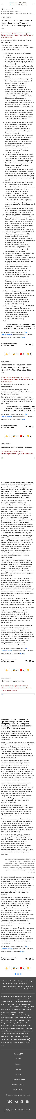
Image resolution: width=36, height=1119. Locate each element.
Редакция (18, 1069)
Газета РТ (18, 1054)
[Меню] (33, 4)
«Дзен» (22, 337)
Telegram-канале (6, 334)
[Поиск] (2, 4)
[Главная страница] (18, 4)
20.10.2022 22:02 (6, 361)
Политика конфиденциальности (18, 1095)
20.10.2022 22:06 (6, 17)
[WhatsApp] (33, 344)
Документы (8, 9)
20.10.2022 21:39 (6, 678)
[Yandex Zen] (27, 1102)
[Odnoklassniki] (21, 1102)
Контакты (18, 1074)
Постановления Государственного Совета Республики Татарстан (11, 11)
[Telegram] (29, 344)
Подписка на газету (18, 1079)
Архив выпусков (18, 1085)
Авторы (18, 1064)
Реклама (18, 1059)
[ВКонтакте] (26, 344)
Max (26, 332)
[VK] (9, 1102)
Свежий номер (18, 1090)
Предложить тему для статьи (18, 1110)
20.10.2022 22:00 (6, 444)
